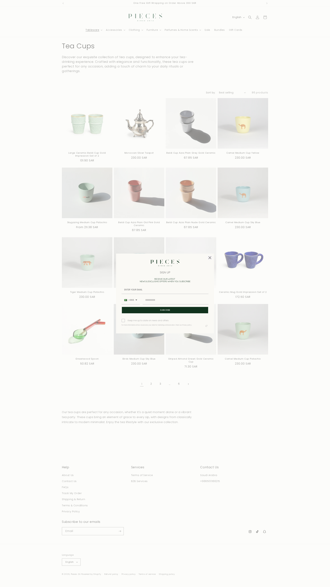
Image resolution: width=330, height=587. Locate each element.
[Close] (210, 258)
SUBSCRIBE (165, 310)
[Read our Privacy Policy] (206, 326)
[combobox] (131, 300)
